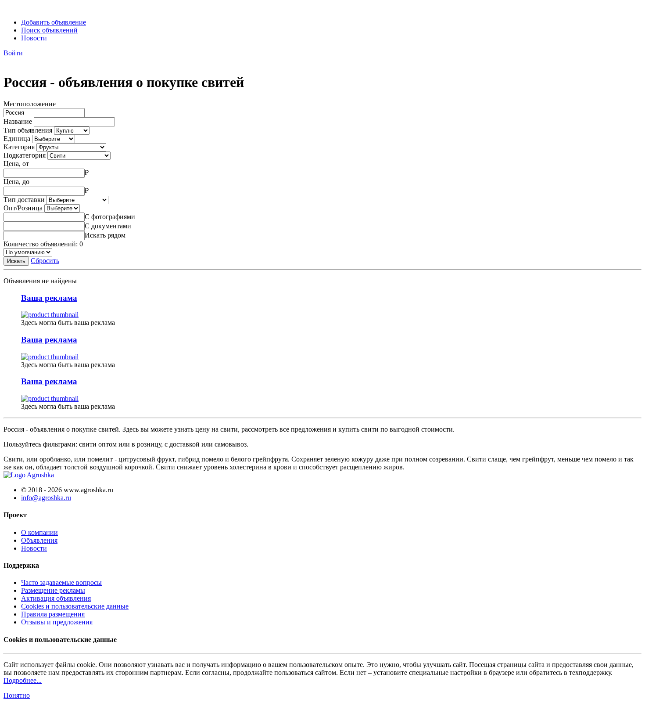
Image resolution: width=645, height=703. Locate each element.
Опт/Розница (23, 208)
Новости (34, 38)
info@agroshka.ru (46, 497)
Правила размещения (53, 614)
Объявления (39, 540)
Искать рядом (105, 235)
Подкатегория (25, 155)
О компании (39, 532)
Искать (16, 261)
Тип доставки (24, 199)
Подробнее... (23, 680)
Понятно (17, 695)
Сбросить (45, 260)
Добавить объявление (53, 22)
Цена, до (16, 181)
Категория (19, 147)
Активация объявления (56, 598)
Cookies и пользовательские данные (75, 606)
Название (18, 121)
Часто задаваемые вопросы (61, 582)
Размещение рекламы (53, 590)
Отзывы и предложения (57, 622)
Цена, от (16, 163)
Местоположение (30, 104)
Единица (17, 138)
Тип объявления (28, 130)
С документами (108, 226)
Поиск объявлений (49, 30)
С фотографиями (110, 216)
